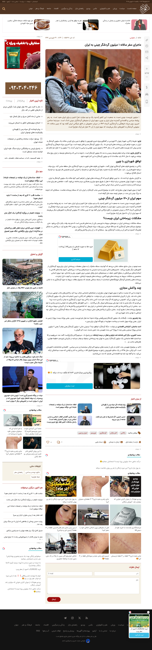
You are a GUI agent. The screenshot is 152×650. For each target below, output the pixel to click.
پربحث (9, 100)
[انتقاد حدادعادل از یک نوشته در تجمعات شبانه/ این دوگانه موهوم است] (85, 408)
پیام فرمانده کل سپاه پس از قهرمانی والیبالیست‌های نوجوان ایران (113, 406)
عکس (95, 8)
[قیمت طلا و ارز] (146, 88)
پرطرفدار (21, 100)
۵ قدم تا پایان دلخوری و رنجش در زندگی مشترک (116, 22)
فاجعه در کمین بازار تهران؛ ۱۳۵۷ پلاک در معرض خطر (25, 288)
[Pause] (96, 387)
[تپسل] (59, 237)
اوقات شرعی (56, 630)
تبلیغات (28, 1)
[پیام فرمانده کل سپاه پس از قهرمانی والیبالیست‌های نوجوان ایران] (134, 408)
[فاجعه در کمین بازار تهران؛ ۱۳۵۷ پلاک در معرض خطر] (22, 272)
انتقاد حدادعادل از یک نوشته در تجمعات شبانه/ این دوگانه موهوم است (62, 406)
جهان (31, 8)
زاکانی (123, 433)
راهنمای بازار (79, 8)
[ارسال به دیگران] (146, 51)
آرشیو (8, 1)
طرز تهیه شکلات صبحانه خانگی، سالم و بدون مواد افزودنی (20, 22)
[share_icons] (146, 57)
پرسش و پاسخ (68, 630)
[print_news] (146, 46)
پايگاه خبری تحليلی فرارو (71, 636)
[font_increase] (146, 68)
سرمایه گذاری (75, 259)
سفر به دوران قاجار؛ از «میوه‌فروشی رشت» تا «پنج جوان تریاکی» (23, 538)
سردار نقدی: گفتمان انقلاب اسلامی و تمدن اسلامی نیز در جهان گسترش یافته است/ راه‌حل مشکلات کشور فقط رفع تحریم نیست (61, 419)
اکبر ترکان (113, 433)
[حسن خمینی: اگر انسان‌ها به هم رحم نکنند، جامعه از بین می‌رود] (134, 421)
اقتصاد (56, 8)
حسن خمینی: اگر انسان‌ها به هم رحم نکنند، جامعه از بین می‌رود (110, 418)
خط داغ (39, 171)
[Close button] (148, 612)
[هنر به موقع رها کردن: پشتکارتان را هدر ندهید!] (91, 24)
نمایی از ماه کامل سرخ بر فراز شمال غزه (25, 116)
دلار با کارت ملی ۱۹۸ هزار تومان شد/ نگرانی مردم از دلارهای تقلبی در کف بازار (23, 108)
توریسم (93, 433)
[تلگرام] (65, 618)
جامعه (49, 8)
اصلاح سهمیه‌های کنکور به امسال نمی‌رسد (24, 123)
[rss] (86, 618)
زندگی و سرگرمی (67, 8)
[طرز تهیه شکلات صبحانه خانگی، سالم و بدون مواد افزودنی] (42, 24)
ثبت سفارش (69, 386)
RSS (3, 1)
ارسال (54, 599)
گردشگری (103, 433)
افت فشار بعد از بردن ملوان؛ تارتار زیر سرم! (28, 515)
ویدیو (88, 8)
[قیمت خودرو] (146, 95)
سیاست (122, 8)
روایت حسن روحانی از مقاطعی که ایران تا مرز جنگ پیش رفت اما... (23, 523)
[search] (3, 8)
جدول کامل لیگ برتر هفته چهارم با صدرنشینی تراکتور (24, 530)
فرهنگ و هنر (39, 8)
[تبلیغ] (23, 88)
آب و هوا (46, 630)
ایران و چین (82, 433)
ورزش (115, 8)
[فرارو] (144, 9)
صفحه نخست (131, 8)
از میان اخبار (136, 399)
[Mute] (99, 387)
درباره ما (22, 1)
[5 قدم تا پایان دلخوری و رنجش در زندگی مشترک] (139, 24)
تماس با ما (15, 1)
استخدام (35, 1)
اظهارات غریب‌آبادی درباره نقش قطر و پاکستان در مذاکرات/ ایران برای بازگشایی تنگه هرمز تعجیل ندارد (23, 231)
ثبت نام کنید (139, 635)
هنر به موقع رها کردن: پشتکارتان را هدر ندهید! (68, 22)
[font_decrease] (146, 77)
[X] (79, 618)
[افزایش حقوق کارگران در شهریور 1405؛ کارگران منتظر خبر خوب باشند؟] (22, 305)
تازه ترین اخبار (36, 100)
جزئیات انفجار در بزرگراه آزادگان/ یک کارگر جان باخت (23, 214)
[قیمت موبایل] (147, 102)
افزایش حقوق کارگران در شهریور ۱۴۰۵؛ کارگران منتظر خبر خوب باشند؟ (24, 322)
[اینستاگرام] (72, 618)
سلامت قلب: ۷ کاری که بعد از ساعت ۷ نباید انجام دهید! (24, 197)
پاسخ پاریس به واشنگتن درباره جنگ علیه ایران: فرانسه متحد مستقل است (23, 150)
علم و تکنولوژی (105, 8)
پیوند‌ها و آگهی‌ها (83, 630)
